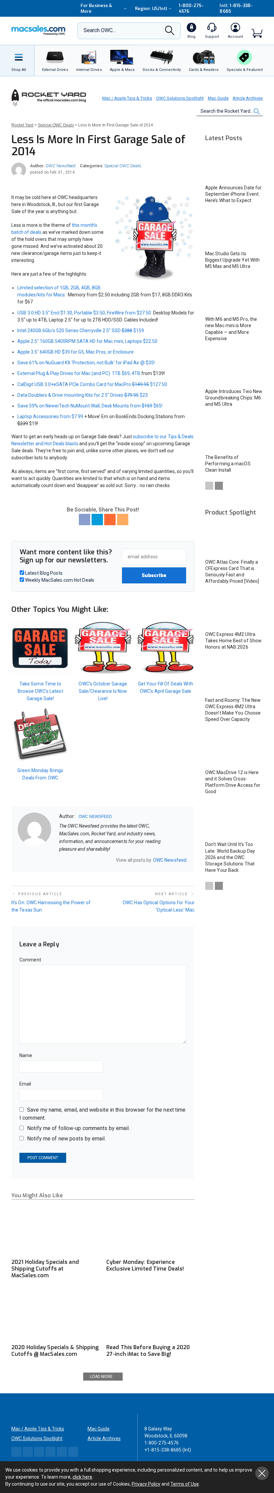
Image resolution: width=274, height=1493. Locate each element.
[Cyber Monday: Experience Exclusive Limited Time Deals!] (150, 1230)
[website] (61, 859)
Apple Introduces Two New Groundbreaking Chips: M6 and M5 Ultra (233, 398)
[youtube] (96, 859)
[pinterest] (87, 859)
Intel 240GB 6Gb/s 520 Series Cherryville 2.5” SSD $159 (80, 330)
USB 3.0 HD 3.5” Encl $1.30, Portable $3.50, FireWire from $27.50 (84, 312)
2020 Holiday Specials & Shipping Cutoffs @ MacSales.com (55, 1351)
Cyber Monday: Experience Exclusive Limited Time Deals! (145, 1265)
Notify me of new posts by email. (66, 1138)
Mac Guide (218, 98)
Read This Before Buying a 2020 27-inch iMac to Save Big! (148, 1351)
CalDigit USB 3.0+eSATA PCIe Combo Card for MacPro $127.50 (92, 384)
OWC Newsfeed (60, 165)
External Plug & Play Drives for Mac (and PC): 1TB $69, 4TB (78, 373)
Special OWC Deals (122, 165)
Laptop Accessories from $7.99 (50, 416)
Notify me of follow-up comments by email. (78, 1128)
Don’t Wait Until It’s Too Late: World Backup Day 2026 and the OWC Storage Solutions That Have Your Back (230, 857)
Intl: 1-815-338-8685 (236, 8)
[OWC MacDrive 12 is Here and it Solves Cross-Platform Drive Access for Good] (234, 749)
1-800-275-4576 (191, 8)
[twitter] (79, 859)
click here (82, 1477)
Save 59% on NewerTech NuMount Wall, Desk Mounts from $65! (89, 405)
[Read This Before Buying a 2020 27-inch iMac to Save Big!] (150, 1315)
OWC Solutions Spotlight (180, 98)
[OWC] (38, 31)
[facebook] (70, 859)
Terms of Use (184, 1484)
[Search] (169, 32)
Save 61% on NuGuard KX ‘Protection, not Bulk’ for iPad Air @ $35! (86, 362)
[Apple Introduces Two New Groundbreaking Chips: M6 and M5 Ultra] (234, 368)
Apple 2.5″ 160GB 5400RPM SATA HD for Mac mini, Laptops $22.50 (87, 341)
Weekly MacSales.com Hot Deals (59, 580)
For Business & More (96, 8)
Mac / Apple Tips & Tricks (127, 98)
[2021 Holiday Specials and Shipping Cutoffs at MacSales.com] (55, 1230)
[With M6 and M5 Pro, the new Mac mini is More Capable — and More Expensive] (234, 296)
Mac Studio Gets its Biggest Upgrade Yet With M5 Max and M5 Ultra (232, 260)
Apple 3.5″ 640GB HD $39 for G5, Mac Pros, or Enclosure (76, 352)
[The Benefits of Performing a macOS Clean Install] (234, 433)
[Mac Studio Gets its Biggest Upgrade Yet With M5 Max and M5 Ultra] (234, 230)
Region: (151, 8)
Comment (30, 959)
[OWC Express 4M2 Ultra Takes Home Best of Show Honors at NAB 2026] (234, 610)
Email (25, 1084)
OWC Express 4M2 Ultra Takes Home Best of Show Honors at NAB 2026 (233, 641)
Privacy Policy (146, 1484)
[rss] (105, 859)
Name (25, 1055)
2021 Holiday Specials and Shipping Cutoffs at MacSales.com (45, 1268)
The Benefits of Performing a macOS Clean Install (228, 464)
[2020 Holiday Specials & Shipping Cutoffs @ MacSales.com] (55, 1315)
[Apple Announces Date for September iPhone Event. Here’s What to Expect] (234, 164)
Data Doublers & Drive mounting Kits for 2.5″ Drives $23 (82, 395)
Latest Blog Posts (43, 573)
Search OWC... (100, 30)
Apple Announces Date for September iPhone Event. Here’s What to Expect (233, 194)
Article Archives (248, 98)
